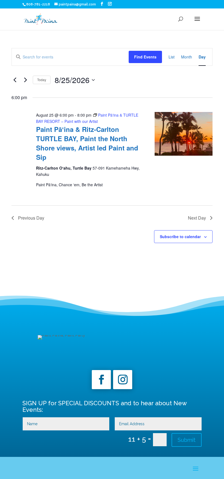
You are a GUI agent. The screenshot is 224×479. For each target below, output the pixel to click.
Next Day (197, 218)
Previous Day (31, 218)
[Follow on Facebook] (101, 379)
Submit (187, 440)
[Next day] (25, 80)
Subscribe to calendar (180, 236)
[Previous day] (14, 80)
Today (41, 79)
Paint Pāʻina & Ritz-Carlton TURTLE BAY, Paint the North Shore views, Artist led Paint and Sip (87, 143)
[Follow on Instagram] (122, 379)
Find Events (145, 57)
